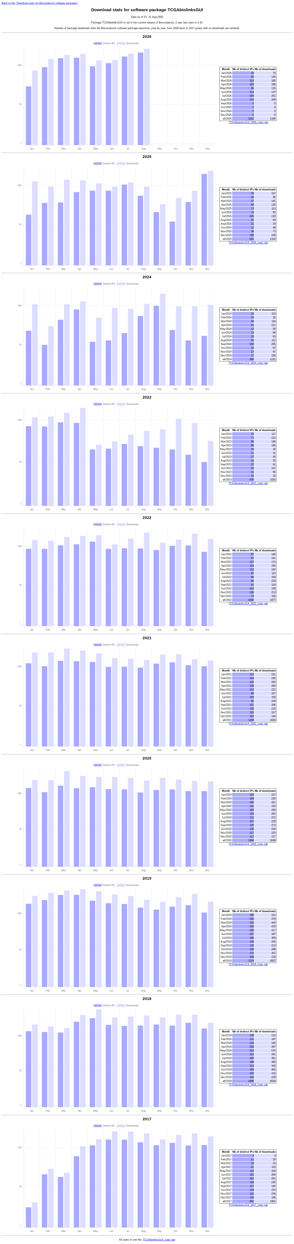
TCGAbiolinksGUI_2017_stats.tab (248, 1205)
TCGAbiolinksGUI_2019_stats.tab (248, 964)
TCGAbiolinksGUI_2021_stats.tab (248, 723)
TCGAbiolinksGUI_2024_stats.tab (248, 363)
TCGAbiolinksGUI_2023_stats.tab (248, 483)
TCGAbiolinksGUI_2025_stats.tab (248, 242)
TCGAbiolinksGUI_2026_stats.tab (248, 122)
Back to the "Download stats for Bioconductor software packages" (40, 3)
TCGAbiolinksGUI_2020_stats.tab (248, 844)
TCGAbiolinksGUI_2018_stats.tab (248, 1084)
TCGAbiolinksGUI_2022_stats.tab (248, 603)
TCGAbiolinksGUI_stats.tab (159, 1239)
